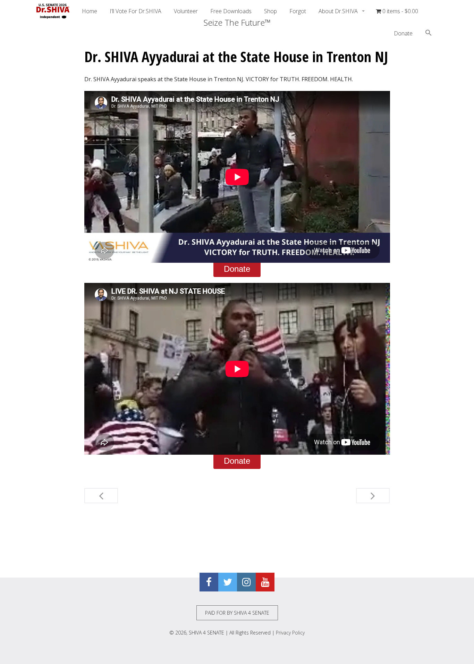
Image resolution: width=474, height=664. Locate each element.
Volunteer (186, 11)
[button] (428, 33)
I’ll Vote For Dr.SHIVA (135, 11)
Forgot (297, 11)
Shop (270, 11)
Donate (403, 33)
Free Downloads (231, 11)
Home (89, 11)
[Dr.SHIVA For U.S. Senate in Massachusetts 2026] (53, 11)
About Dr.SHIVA (339, 11)
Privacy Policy (290, 632)
